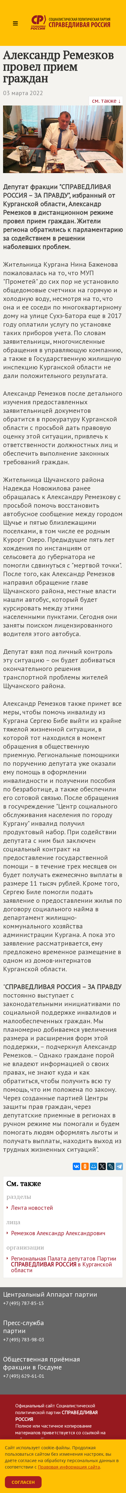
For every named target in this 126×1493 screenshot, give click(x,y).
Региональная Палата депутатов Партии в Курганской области (63, 1264)
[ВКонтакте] (76, 1166)
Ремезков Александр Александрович (58, 1233)
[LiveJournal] (110, 1166)
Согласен (23, 1482)
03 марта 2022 (23, 93)
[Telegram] (119, 1166)
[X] (102, 1166)
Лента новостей (32, 1207)
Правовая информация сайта (69, 1467)
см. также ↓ (106, 100)
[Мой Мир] (93, 1166)
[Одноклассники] (85, 1166)
